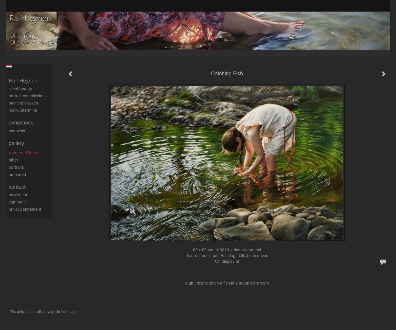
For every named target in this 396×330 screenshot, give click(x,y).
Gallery (16, 142)
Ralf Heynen (23, 80)
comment (17, 202)
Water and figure (24, 152)
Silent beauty (20, 88)
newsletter (18, 194)
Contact (17, 186)
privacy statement (25, 209)
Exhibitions (21, 122)
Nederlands (9, 66)
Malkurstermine (23, 110)
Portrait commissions (28, 95)
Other (13, 160)
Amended (17, 174)
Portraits (16, 167)
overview (17, 130)
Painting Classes (23, 103)
